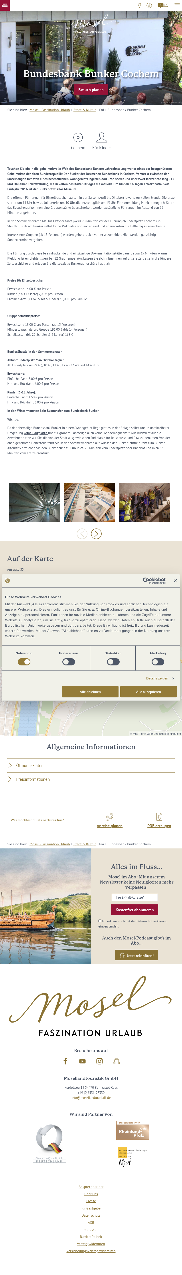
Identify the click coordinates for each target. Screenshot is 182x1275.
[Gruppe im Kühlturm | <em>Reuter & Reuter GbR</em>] (144, 502)
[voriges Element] (82, 533)
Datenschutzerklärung (151, 921)
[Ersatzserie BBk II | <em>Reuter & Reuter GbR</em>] (89, 502)
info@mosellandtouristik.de (91, 1097)
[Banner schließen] (175, 580)
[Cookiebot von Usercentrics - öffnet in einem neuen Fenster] (146, 581)
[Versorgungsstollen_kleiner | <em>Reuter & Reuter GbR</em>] (34, 502)
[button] (5, 5)
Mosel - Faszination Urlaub (50, 109)
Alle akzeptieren (148, 691)
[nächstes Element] (96, 533)
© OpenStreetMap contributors (162, 733)
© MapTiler (137, 733)
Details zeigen (157, 678)
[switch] (68, 661)
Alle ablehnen (90, 691)
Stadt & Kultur (84, 109)
